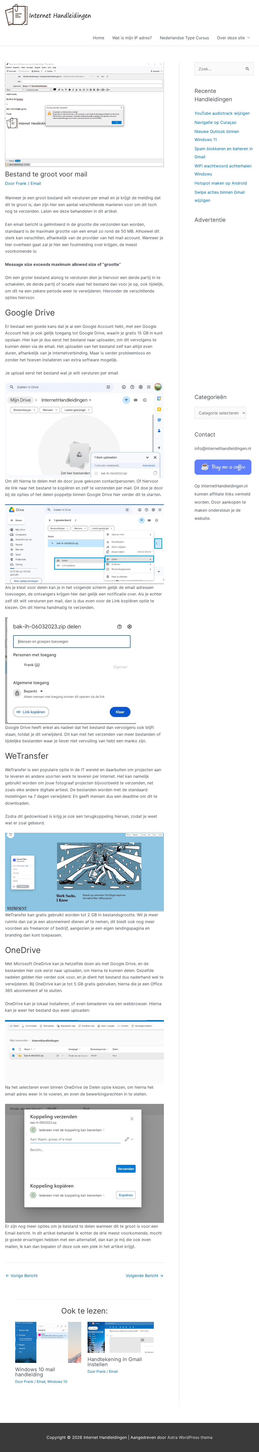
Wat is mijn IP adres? (132, 37)
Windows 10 (57, 1381)
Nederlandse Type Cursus (184, 37)
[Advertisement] (224, 306)
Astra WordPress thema (189, 1437)
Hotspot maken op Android (221, 183)
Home (98, 37)
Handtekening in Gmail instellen (115, 1361)
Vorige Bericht (22, 1275)
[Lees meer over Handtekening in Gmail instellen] (121, 1336)
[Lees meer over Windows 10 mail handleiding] (48, 1341)
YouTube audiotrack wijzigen (222, 113)
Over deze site (231, 37)
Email (36, 183)
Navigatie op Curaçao (215, 122)
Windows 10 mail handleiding (35, 1372)
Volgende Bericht (144, 1275)
